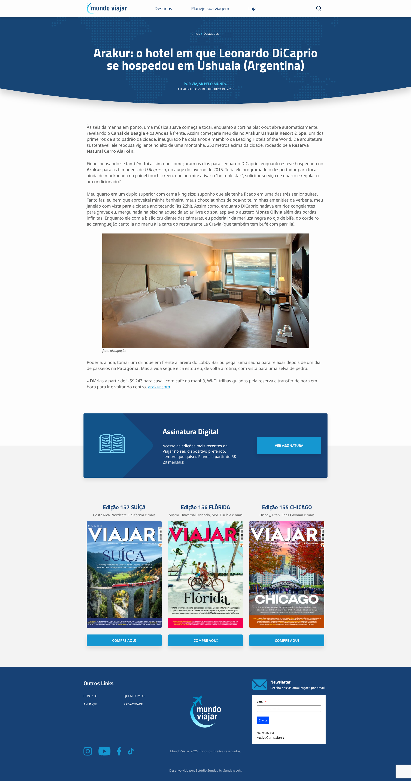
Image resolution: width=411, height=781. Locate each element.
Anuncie (90, 704)
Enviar (263, 720)
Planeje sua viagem (210, 8)
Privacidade (133, 704)
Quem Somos (134, 696)
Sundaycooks (232, 770)
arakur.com (159, 387)
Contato (90, 696)
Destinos (163, 8)
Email (262, 702)
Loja (252, 8)
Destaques (211, 33)
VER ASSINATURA (289, 445)
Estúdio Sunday (207, 770)
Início (196, 33)
